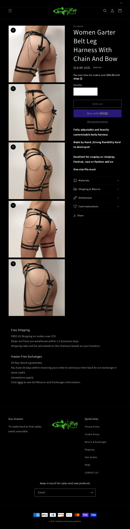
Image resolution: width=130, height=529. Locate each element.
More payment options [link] (97, 121)
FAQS (87, 464)
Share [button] (80, 215)
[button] (10, 10)
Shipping (89, 449)
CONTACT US (91, 472)
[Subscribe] (91, 493)
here (20, 382)
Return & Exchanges (95, 441)
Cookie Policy (92, 434)
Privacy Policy (92, 426)
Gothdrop (59, 521)
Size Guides (91, 457)
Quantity (77, 85)
